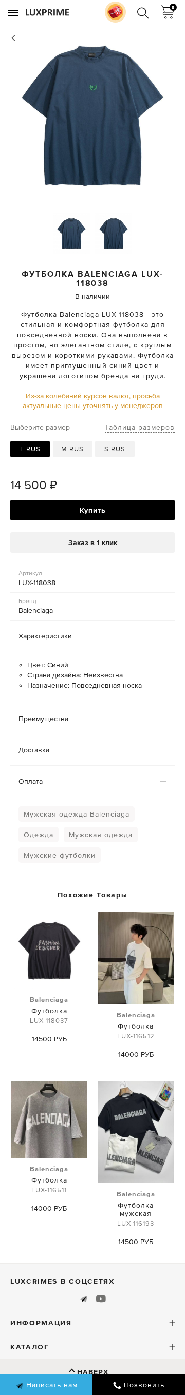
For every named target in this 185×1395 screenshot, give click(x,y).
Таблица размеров (140, 427)
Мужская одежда (101, 834)
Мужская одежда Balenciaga (77, 814)
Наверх (92, 1372)
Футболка (49, 1010)
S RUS (114, 448)
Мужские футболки (60, 855)
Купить (93, 510)
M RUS (72, 448)
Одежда (38, 834)
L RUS (30, 448)
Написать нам (51, 1385)
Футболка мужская (136, 1208)
